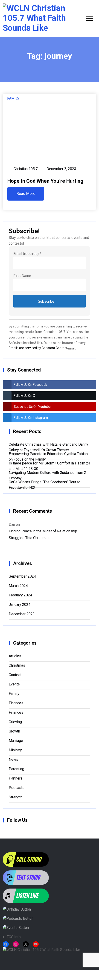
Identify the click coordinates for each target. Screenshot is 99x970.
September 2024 (22, 576)
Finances (16, 703)
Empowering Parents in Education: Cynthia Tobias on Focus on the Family (48, 455)
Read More (26, 193)
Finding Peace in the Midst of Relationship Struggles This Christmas (43, 532)
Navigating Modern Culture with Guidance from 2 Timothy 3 (47, 473)
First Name (22, 276)
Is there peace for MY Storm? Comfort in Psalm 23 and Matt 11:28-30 (49, 464)
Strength (15, 797)
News (13, 759)
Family (13, 98)
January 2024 (19, 604)
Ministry (15, 750)
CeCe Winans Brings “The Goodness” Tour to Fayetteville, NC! (44, 483)
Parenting (16, 769)
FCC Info (14, 937)
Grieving (15, 722)
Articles (15, 656)
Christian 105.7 (26, 169)
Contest (15, 675)
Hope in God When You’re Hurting (45, 181)
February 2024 (20, 595)
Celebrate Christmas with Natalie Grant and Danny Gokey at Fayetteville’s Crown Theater (48, 445)
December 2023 (22, 614)
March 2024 (18, 586)
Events (14, 684)
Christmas (17, 665)
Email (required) (27, 254)
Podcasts (16, 788)
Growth (14, 731)
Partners (16, 778)
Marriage (16, 740)
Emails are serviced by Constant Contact (38, 348)
